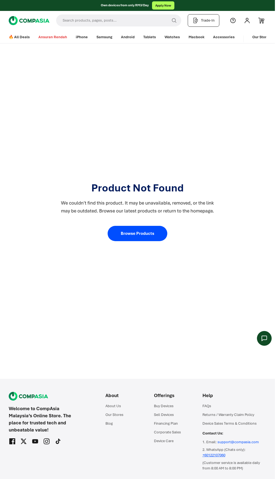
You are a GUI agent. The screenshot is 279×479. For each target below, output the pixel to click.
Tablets (149, 37)
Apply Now (163, 5)
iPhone (82, 37)
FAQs (206, 406)
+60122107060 (213, 455)
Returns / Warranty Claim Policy (228, 414)
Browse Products (137, 233)
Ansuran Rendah (52, 37)
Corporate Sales (167, 432)
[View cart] (261, 20)
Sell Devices (164, 414)
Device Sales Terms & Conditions (229, 423)
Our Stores (261, 37)
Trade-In (208, 20)
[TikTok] (58, 441)
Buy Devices (164, 406)
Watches (172, 37)
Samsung (104, 37)
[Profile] (247, 20)
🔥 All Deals (19, 37)
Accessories (224, 37)
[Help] (233, 20)
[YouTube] (35, 441)
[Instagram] (46, 441)
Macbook (196, 37)
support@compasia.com (238, 442)
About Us (113, 406)
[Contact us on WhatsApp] (264, 338)
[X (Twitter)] (23, 441)
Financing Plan (166, 423)
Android (128, 37)
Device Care (164, 441)
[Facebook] (12, 441)
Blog (109, 423)
